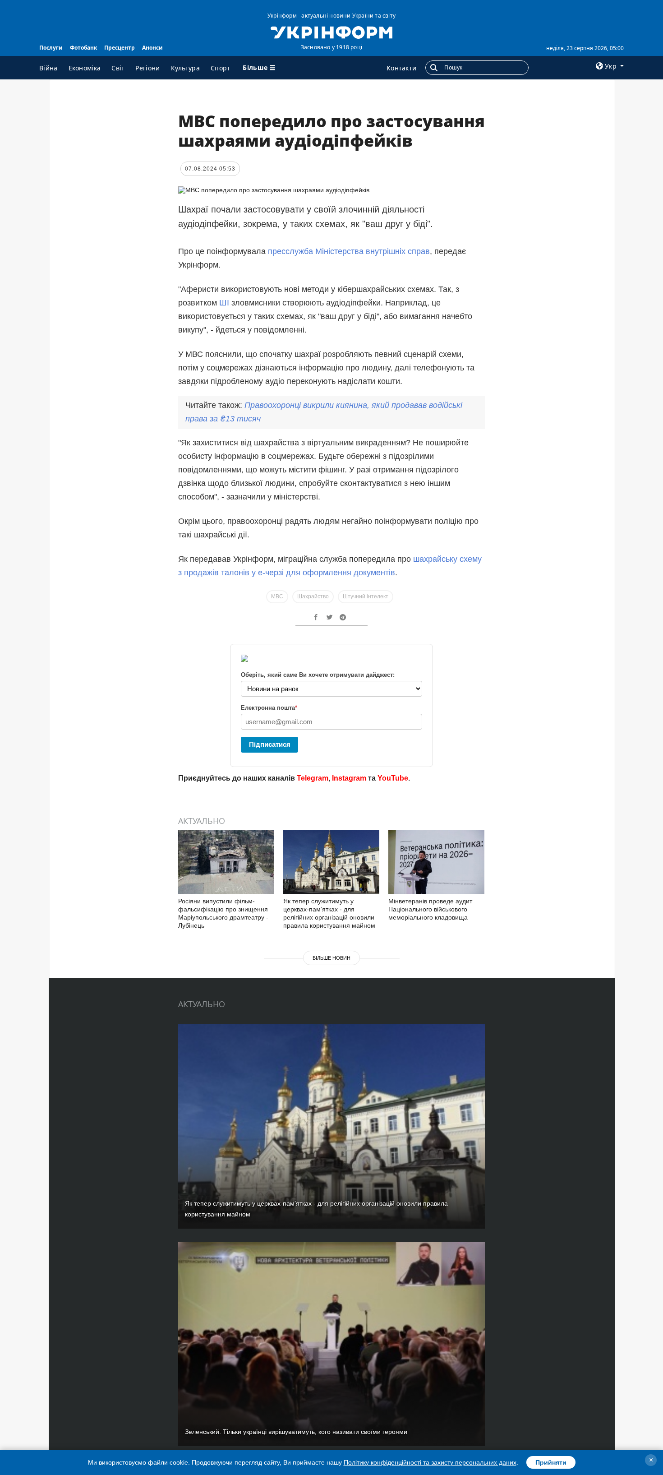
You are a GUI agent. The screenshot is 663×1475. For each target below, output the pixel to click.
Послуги (51, 47)
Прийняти (550, 1462)
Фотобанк (83, 47)
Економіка (85, 68)
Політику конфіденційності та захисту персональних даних (430, 1462)
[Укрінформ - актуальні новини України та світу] (331, 32)
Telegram (312, 778)
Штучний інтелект (365, 596)
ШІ (224, 302)
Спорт (220, 68)
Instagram (349, 778)
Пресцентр (119, 47)
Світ (117, 68)
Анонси (152, 47)
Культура (185, 68)
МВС (277, 596)
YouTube (393, 778)
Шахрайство (313, 596)
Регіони (147, 68)
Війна (48, 68)
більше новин (331, 958)
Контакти (401, 68)
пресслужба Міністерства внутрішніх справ (349, 251)
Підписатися (269, 744)
